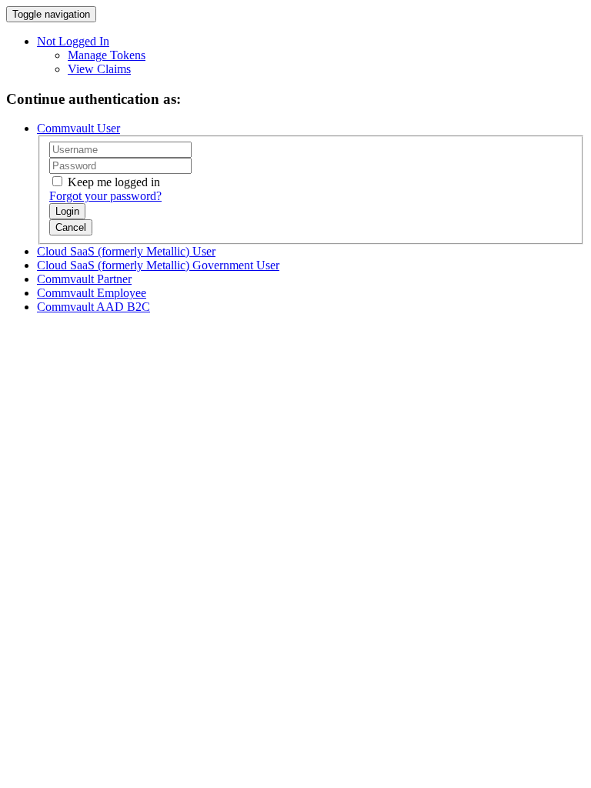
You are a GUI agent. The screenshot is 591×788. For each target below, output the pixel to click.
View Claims (99, 68)
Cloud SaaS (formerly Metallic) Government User (158, 265)
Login (67, 211)
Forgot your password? (105, 195)
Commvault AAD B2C (93, 306)
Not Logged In (73, 41)
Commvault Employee (91, 292)
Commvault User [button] (78, 128)
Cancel (70, 227)
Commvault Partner (84, 278)
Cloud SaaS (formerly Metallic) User (126, 251)
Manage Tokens (106, 55)
